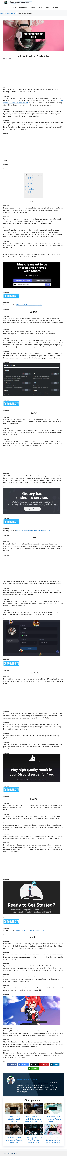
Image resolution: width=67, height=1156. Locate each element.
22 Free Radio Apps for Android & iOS (29, 305)
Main (1, 13)
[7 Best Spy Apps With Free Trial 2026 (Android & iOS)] (33, 1134)
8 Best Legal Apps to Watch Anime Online (30, 930)
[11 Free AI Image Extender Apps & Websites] (14, 1113)
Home (14, 7)
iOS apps (32, 7)
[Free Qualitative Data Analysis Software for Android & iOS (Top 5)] (33, 1113)
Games (40, 7)
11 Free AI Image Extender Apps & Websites (13, 1118)
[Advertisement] (33, 74)
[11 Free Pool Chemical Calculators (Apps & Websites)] (53, 1113)
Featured (55, 7)
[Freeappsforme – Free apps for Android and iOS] (17, 2)
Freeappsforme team (27, 1079)
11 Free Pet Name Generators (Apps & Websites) (14, 1140)
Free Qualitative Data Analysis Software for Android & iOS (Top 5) (33, 1118)
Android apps (23, 7)
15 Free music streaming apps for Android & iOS (33, 531)
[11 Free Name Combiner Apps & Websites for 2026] (53, 1134)
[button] (61, 7)
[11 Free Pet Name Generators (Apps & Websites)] (14, 1134)
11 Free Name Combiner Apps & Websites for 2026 (53, 1140)
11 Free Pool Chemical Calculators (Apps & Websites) (53, 1118)
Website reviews (9, 13)
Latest (47, 7)
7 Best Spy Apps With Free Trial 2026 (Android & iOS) (33, 1140)
